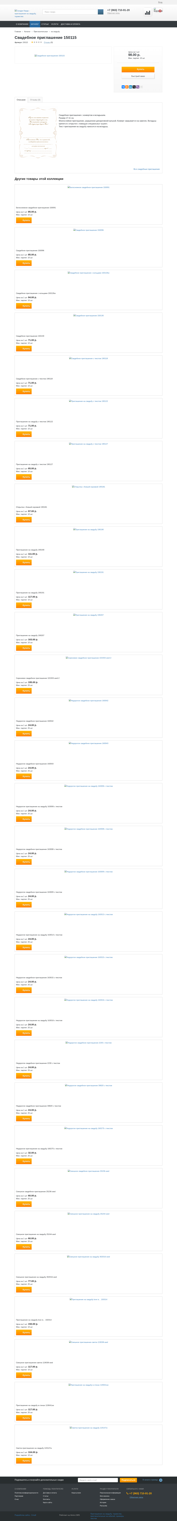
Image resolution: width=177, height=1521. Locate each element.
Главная (18, 32)
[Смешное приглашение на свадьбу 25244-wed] (88, 1214)
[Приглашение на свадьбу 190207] (88, 615)
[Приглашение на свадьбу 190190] (88, 529)
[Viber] (137, 86)
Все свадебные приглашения (147, 169)
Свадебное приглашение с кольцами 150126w (36, 293)
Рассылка (103, 1506)
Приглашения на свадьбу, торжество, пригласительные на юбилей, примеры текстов (107, 1516)
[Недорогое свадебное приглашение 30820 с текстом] (88, 1085)
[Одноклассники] (126, 86)
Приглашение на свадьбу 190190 (30, 550)
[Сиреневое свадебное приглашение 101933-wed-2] (88, 658)
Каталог (35, 24)
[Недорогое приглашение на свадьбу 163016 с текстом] (88, 1000)
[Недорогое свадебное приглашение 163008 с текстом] (89, 829)
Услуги (54, 24)
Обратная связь (113, 13)
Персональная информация (110, 1493)
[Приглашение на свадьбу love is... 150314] (88, 1299)
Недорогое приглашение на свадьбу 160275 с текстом (39, 1149)
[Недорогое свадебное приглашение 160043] (88, 743)
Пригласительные (41, 32)
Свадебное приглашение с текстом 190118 (34, 379)
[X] (134, 86)
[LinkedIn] (130, 86)
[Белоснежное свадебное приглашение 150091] (88, 187)
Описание (21, 100)
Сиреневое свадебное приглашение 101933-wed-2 (37, 678)
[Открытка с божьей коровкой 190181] (88, 486)
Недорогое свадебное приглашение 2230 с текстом (38, 1063)
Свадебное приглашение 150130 (30, 336)
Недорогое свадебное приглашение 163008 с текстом (39, 849)
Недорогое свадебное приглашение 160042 (35, 721)
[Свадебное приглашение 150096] (88, 230)
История (103, 1502)
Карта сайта (47, 1502)
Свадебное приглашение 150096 (30, 250)
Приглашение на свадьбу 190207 (30, 635)
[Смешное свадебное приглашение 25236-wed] (88, 1171)
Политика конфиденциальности (26, 1493)
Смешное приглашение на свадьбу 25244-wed (36, 1234)
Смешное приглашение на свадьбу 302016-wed (36, 1277)
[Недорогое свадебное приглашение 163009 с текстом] (89, 872)
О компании (22, 24)
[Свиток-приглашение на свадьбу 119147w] (88, 1427)
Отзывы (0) (35, 100)
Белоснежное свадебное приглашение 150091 (36, 208)
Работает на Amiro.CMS (69, 1515)
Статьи (45, 24)
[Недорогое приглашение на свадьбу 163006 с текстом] (88, 786)
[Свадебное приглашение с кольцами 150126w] (88, 273)
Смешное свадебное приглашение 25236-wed (35, 1191)
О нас (17, 1499)
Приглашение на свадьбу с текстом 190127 (34, 464)
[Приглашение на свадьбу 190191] (88, 572)
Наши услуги (76, 1493)
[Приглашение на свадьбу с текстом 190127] (88, 444)
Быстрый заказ (138, 76)
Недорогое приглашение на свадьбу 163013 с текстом (39, 935)
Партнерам (19, 1496)
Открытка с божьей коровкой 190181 (31, 507)
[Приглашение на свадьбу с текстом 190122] (88, 401)
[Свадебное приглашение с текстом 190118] (88, 358)
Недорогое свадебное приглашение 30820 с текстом (38, 1106)
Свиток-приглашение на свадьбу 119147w (34, 1448)
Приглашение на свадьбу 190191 (30, 593)
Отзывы (47, 42)
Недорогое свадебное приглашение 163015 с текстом (39, 978)
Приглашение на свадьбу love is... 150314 (34, 1320)
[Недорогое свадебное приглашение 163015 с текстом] (89, 957)
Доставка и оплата (70, 24)
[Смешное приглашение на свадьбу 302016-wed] (88, 1256)
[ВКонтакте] (123, 86)
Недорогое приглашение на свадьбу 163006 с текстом (39, 806)
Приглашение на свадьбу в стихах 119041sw (35, 1405)
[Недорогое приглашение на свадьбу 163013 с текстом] (88, 914)
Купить (140, 69)
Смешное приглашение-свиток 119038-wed (34, 1363)
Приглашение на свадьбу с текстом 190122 (34, 422)
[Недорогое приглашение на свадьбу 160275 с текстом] (88, 1128)
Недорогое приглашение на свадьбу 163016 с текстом (39, 1020)
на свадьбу (55, 32)
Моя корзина (104, 1496)
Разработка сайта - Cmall (25, 1515)
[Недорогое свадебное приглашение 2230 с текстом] (89, 1043)
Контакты (46, 1499)
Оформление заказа (107, 1499)
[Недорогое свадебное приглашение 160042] (88, 700)
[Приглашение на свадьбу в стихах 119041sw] (88, 1385)
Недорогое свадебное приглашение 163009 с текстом (39, 892)
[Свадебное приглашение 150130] (88, 315)
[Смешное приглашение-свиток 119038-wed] (88, 1342)
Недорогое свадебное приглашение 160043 (35, 764)
